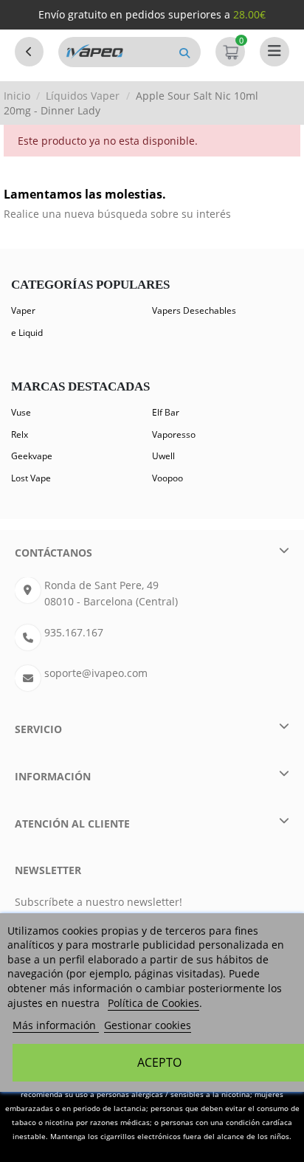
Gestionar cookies (147, 1025)
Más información (56, 1025)
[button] (184, 52)
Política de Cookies (153, 1003)
